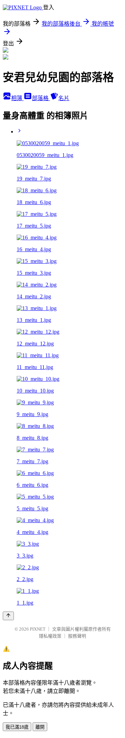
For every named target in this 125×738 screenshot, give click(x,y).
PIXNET (37, 629)
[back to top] (8, 616)
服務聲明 (77, 636)
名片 (63, 98)
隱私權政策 (50, 636)
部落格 (41, 98)
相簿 (17, 98)
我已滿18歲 (17, 727)
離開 (39, 727)
